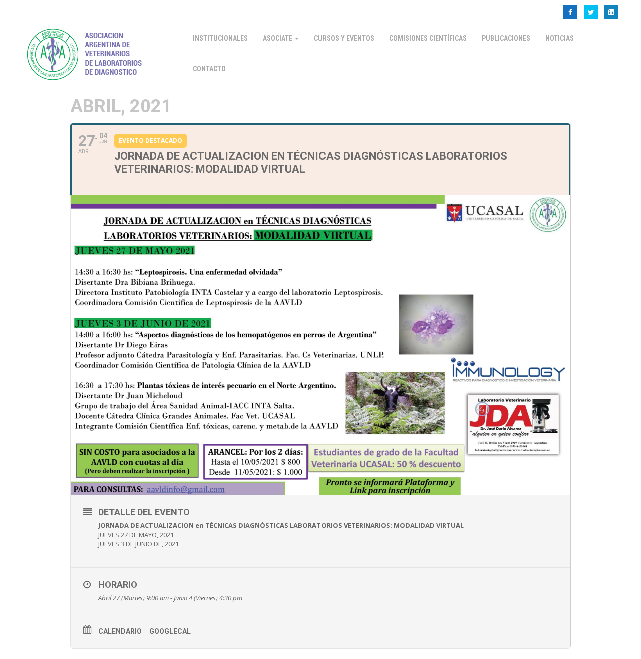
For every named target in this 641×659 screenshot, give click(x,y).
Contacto (209, 69)
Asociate (278, 38)
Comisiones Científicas (428, 38)
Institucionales (220, 38)
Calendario (120, 631)
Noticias (559, 38)
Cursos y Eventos (344, 38)
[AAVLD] (87, 53)
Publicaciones (506, 38)
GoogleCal (170, 631)
